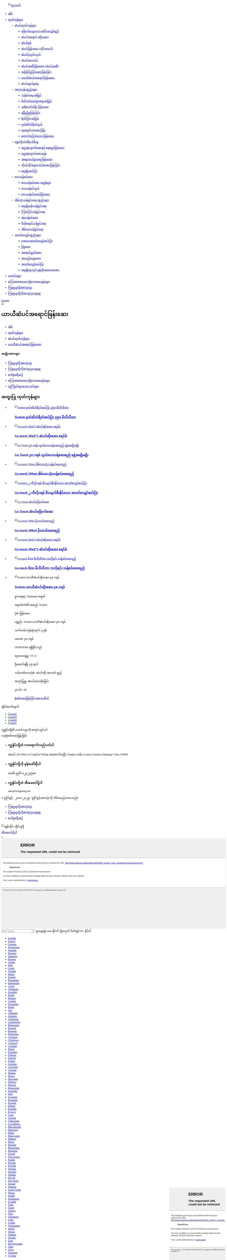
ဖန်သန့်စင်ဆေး (29, 217)
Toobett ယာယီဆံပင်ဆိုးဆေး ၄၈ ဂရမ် (40, 587)
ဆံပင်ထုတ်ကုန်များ (25, 25)
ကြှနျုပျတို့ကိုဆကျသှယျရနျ (24, 293)
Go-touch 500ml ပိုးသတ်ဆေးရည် (37, 530)
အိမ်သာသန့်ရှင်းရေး (32, 229)
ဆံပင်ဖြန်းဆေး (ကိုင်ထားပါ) (37, 48)
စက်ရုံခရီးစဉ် (15, 374)
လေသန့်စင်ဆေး (24, 176)
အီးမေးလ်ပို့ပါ (9, 832)
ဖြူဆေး (26, 246)
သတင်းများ (14, 275)
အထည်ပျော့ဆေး (31, 258)
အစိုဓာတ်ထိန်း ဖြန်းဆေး (35, 106)
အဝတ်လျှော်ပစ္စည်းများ (28, 235)
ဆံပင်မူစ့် (26, 42)
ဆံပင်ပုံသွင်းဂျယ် (31, 54)
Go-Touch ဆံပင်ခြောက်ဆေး (34, 511)
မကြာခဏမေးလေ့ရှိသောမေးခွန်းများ (29, 281)
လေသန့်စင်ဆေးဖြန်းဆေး (35, 194)
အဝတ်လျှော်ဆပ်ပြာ (32, 264)
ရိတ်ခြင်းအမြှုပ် (30, 118)
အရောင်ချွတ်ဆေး (31, 252)
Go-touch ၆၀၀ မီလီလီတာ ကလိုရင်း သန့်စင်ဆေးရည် (50, 568)
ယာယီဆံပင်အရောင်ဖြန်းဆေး (38, 77)
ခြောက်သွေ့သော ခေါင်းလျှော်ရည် (40, 31)
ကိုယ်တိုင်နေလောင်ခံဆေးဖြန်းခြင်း (40, 165)
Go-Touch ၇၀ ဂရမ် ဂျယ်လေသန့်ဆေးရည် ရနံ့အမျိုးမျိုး (51, 455)
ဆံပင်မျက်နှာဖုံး (30, 83)
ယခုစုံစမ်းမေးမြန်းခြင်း (14, 735)
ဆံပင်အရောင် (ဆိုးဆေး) (35, 37)
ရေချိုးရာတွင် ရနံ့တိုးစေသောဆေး (40, 270)
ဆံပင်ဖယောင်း (29, 60)
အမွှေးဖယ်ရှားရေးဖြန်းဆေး (37, 159)
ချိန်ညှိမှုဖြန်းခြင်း (30, 112)
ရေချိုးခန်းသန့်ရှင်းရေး (34, 205)
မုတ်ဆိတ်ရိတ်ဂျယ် (31, 124)
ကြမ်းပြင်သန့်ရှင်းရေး (33, 211)
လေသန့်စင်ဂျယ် (30, 188)
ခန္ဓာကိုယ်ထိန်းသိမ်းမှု (26, 141)
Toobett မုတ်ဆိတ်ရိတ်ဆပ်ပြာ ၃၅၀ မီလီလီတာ (45, 417)
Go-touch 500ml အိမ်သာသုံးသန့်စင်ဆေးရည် (44, 473)
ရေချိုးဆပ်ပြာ (29, 171)
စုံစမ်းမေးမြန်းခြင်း (25, 698)
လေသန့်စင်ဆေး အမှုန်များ (36, 182)
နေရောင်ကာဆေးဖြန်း (33, 130)
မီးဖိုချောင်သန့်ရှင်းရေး (33, 223)
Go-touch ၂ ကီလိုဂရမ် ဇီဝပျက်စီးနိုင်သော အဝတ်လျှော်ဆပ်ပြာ (56, 492)
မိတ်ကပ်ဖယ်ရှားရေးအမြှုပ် (36, 101)
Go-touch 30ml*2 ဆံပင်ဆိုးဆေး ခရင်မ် (41, 436)
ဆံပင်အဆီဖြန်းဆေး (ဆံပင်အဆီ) (40, 66)
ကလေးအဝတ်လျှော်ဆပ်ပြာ (37, 240)
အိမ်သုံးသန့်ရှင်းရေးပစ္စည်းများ (32, 200)
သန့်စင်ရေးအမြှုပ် (31, 95)
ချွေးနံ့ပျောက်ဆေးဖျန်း (34, 153)
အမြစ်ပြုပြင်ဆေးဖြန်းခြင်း (36, 72)
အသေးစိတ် (42, 698)
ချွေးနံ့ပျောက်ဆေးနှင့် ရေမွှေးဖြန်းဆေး (42, 147)
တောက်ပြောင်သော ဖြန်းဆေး (37, 136)
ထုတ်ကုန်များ (15, 19)
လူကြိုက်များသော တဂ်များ (23, 386)
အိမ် (10, 13)
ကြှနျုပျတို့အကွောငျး (20, 287)
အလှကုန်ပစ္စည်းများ (26, 89)
